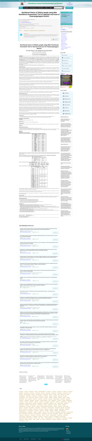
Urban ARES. (55, 406)
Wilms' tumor (36, 391)
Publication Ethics (63, 43)
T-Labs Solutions (66, 439)
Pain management (59, 419)
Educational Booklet (21, 403)
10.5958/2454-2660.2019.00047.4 (26, 273)
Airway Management (40, 404)
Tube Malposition (50, 404)
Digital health (62, 407)
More (46, 7)
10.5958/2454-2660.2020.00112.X (26, 280)
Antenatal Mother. (53, 400)
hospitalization (41, 410)
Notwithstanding (21, 404)
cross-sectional (50, 413)
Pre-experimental (28, 406)
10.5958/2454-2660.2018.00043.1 (26, 345)
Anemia (20, 413)
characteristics (40, 416)
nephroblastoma (21, 391)
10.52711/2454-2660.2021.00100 (26, 300)
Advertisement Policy (64, 48)
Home (21, 7)
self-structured (41, 397)
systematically (63, 400)
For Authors (40, 7)
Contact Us (27, 0)
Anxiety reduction (64, 419)
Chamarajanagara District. (41, 30)
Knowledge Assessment (28, 403)
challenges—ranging (65, 406)
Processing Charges (65, 68)
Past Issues (26, 7)
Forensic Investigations (30, 410)
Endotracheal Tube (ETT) (33, 404)
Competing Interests (64, 33)
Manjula (28, 19)
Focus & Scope (63, 34)
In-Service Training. (31, 397)
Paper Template (65, 60)
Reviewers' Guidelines (64, 44)
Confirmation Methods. (22, 406)
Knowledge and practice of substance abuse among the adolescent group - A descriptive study (37, 291)
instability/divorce (40, 403)
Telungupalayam (27, 400)
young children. (49, 391)
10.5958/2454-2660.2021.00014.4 (26, 22)
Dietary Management (25, 413)
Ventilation (59, 404)
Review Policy (63, 45)
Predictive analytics (44, 407)
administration (65, 391)
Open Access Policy (64, 38)
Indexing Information (66, 71)
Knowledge (33, 394)
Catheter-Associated (28, 416)
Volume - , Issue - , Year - (28, 28)
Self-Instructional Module (27, 394)
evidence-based (54, 391)
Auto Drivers (55, 394)
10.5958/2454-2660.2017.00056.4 (26, 308)
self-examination (21, 419)
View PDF (55, 39)
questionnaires (51, 416)
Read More (55, 232)
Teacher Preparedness (22, 397)
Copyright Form (65, 63)
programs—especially (62, 416)
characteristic (26, 391)
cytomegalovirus (21, 400)
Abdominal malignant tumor (42, 391)
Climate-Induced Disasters (22, 410)
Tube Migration (64, 404)
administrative (21, 407)
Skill (65, 394)
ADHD (27, 397)
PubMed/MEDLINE (69, 400)
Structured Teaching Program (43, 400)
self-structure (33, 406)
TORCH (49, 400)
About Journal (21, 0)
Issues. (55, 403)
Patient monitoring (57, 407)
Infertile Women (51, 403)
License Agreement (64, 37)
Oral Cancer (50, 394)
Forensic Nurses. (36, 410)
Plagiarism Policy (63, 40)
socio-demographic (44, 413)
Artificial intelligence (31, 407)
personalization (60, 406)
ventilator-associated (60, 403)
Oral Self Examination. (48, 419)
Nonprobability (46, 410)
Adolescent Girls (31, 413)
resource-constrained (22, 416)
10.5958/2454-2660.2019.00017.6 (26, 352)
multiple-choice (61, 413)
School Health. (34, 403)
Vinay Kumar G (24, 19)
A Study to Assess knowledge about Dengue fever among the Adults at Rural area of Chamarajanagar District (38, 278)
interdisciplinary (66, 403)
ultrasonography (27, 404)
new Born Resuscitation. (39, 394)
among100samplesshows (62, 410)
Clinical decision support (51, 407)
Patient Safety (55, 404)
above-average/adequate (67, 413)
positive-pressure (59, 391)
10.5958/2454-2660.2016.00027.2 (26, 293)
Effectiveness (21, 394)
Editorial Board (33, 7)
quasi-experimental (45, 394)
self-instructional (70, 391)
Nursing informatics (37, 407)
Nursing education (67, 407)
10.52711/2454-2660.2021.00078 (26, 316)
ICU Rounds (45, 404)
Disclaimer (62, 49)
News (51, 7)
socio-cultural (59, 400)
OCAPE (59, 394)
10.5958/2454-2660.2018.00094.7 (26, 330)
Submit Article (69, 7)
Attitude (68, 394)
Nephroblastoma (31, 391)
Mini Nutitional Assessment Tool (33, 30)
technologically (26, 407)
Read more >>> (71, 27)
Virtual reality (54, 419)
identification (36, 397)
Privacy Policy (63, 42)
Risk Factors (68, 397)
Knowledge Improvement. (37, 413)
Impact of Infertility (45, 403)
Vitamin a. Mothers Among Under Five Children (47, 406)
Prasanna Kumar (32, 19)
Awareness (64, 397)
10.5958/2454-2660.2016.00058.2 (26, 338)
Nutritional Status (26, 30)
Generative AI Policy (64, 39)
